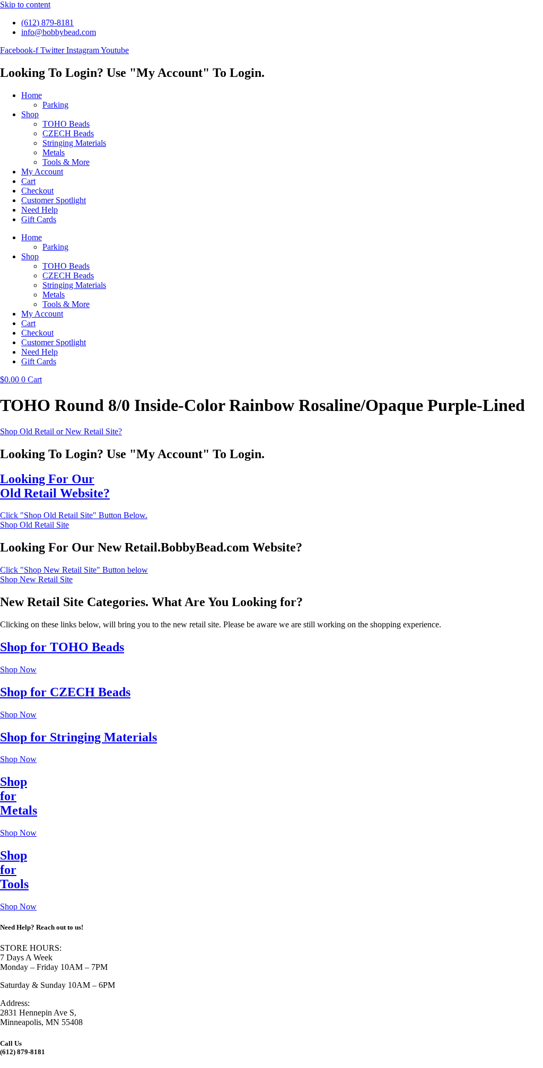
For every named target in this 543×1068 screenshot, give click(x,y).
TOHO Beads (66, 123)
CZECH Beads (68, 133)
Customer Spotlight (53, 200)
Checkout (37, 190)
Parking (55, 104)
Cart (28, 181)
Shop (30, 114)
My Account (42, 171)
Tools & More (66, 162)
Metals (53, 152)
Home (31, 95)
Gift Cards (38, 219)
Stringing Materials (74, 142)
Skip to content (25, 4)
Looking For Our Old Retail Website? (55, 486)
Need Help (39, 209)
